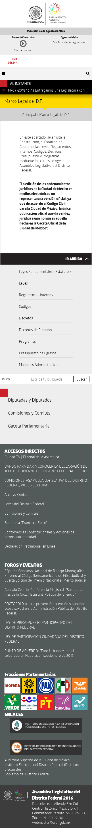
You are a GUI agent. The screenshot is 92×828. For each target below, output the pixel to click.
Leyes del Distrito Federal (24, 503)
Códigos (25, 306)
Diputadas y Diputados (30, 400)
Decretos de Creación (35, 329)
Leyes (23, 283)
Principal (29, 114)
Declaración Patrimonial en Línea (29, 546)
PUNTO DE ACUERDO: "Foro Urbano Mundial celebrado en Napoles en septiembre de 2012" (39, 653)
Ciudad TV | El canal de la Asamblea (31, 456)
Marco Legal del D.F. (54, 114)
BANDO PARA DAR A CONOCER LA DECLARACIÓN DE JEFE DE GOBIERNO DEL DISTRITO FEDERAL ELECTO (45, 468)
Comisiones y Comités (29, 413)
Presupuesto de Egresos (37, 353)
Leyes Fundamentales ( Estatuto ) (45, 271)
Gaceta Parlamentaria (29, 426)
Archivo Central (16, 494)
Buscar (6, 379)
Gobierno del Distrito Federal (27, 774)
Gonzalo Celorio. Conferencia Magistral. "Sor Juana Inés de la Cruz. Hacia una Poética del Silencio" (43, 592)
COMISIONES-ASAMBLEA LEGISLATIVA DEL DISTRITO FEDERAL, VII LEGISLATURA (45, 482)
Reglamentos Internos (36, 294)
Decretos (26, 318)
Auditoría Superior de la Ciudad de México (37, 759)
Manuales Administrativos (39, 364)
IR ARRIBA (74, 259)
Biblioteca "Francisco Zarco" (25, 522)
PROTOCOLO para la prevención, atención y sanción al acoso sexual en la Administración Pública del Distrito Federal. (45, 608)
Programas (27, 341)
